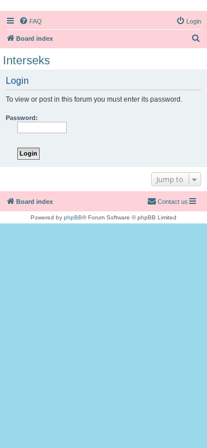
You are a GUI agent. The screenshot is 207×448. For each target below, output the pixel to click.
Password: (22, 117)
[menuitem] (30, 21)
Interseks (26, 60)
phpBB (73, 217)
